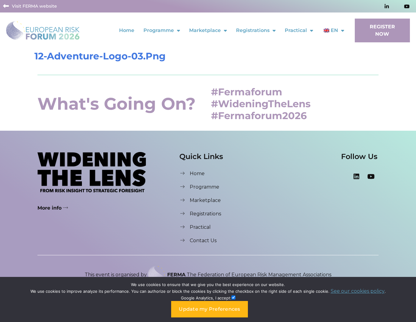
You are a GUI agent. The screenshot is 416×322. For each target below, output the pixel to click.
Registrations (253, 30)
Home (126, 30)
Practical (296, 30)
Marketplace (205, 30)
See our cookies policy (358, 291)
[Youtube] (371, 176)
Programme (158, 30)
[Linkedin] (356, 176)
